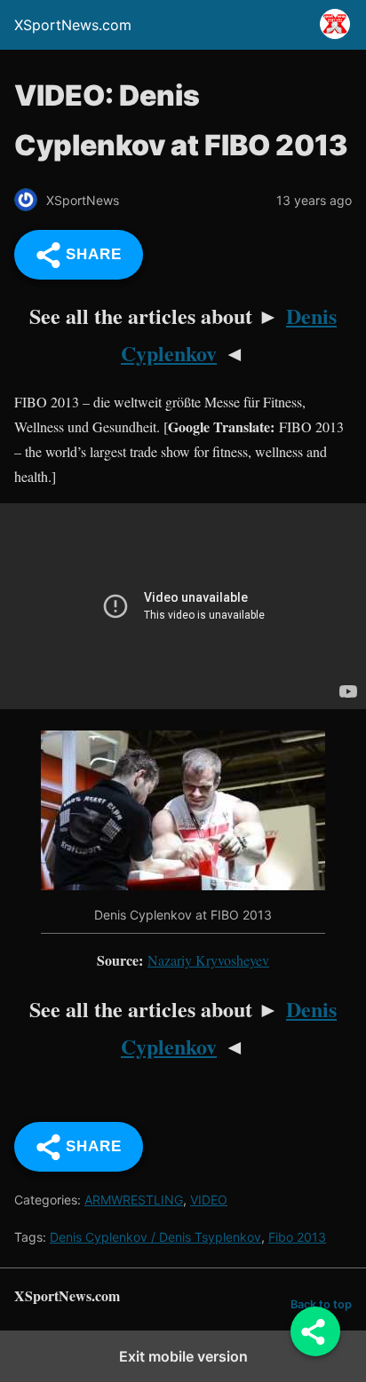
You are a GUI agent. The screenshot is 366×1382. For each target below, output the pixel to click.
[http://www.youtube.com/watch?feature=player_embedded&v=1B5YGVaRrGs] (183, 884)
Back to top (321, 1304)
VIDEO (208, 1199)
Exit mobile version (183, 1356)
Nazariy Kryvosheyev (208, 960)
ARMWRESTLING (133, 1199)
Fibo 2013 (297, 1236)
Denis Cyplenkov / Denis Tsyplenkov (155, 1236)
